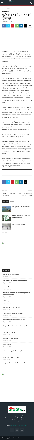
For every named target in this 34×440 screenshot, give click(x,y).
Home (3, 8)
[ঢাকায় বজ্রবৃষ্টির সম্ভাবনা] (6, 226)
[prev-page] (3, 233)
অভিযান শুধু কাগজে (7, 344)
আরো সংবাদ (5, 202)
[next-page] (6, 233)
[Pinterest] (12, 25)
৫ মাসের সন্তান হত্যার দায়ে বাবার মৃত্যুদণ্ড (8, 194)
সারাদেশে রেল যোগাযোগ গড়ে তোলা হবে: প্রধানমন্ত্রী (25, 194)
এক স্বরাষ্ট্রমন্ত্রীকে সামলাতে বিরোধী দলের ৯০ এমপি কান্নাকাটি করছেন (16, 364)
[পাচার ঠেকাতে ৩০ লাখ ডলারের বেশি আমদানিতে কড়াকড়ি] (6, 218)
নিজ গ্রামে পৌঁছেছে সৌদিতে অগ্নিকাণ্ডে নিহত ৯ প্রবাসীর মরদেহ (16, 326)
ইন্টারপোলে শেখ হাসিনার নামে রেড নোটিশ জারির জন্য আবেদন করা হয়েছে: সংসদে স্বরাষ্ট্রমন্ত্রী (16, 293)
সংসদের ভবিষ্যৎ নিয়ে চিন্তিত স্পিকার (11, 357)
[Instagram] (17, 430)
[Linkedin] (21, 25)
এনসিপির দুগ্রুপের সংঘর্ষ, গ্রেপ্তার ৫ (11, 301)
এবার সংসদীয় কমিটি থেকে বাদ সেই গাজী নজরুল (13, 313)
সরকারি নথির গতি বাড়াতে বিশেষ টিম (10, 338)
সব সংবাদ (12, 202)
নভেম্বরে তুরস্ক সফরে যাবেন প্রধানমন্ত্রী (11, 307)
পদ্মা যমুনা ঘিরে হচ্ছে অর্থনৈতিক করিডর (21, 207)
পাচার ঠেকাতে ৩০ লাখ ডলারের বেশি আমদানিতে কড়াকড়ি (15, 280)
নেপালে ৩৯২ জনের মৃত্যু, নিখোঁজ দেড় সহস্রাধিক (13, 351)
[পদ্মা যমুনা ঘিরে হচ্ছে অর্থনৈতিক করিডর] (6, 209)
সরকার (8, 11)
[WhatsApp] (17, 25)
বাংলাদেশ (8, 8)
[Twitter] (8, 25)
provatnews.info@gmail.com (19, 425)
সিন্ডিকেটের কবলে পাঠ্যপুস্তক (9, 332)
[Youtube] (22, 430)
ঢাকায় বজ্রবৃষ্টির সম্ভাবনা (18, 224)
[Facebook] (4, 25)
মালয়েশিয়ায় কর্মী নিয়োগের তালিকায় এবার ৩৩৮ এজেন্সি (14, 319)
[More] (30, 25)
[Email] (25, 25)
